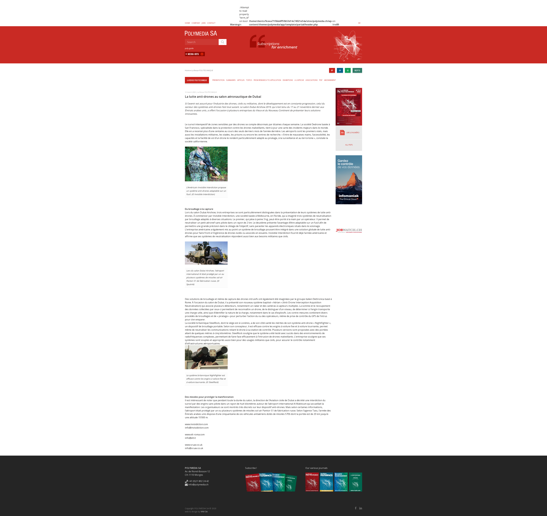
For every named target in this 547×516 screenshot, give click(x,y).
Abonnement (330, 80)
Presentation (218, 80)
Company (196, 23)
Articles (240, 80)
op (340, 70)
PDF (320, 80)
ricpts (357, 70)
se (348, 70)
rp (332, 70)
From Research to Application (267, 80)
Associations (312, 80)
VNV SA (204, 511)
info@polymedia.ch (198, 484)
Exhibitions (288, 80)
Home (187, 23)
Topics (249, 80)
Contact (211, 23)
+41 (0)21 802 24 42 (198, 481)
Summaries (230, 80)
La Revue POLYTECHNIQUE (202, 70)
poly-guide (189, 48)
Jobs (204, 23)
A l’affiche (299, 80)
